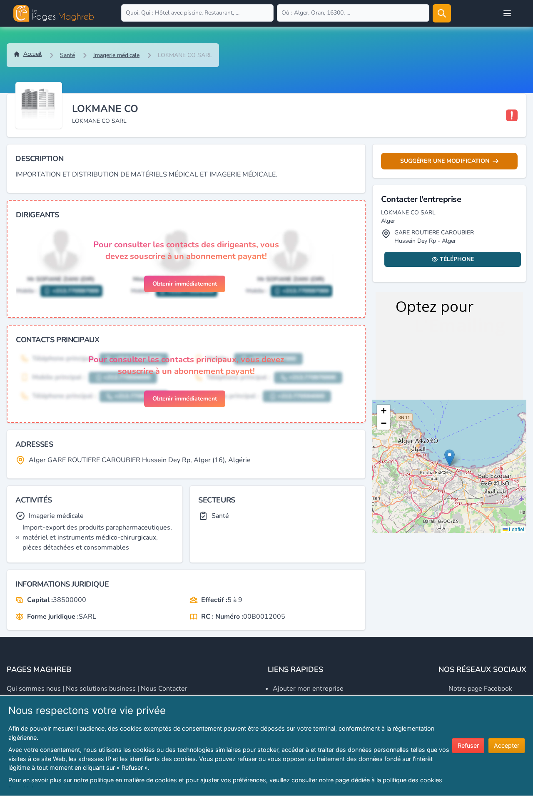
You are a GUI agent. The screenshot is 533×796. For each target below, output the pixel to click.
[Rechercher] (442, 13)
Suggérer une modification (444, 161)
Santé (67, 55)
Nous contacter (164, 688)
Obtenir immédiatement (184, 284)
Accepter (506, 745)
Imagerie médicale (116, 55)
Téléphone (457, 259)
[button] (449, 457)
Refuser (468, 745)
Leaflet (516, 528)
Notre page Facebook (480, 688)
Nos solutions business (101, 688)
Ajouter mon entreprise (308, 688)
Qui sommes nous (34, 688)
